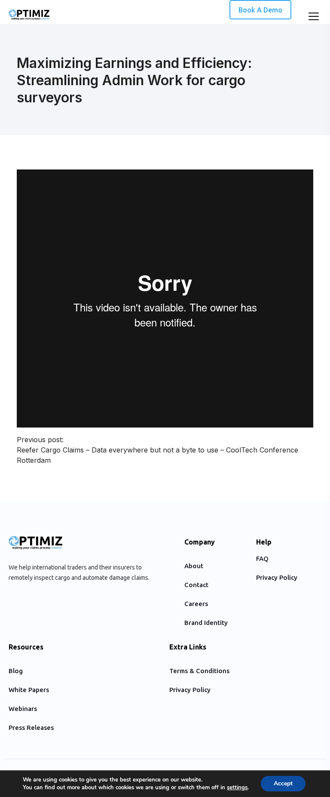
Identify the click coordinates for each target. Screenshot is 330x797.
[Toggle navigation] (313, 17)
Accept (283, 783)
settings (237, 787)
